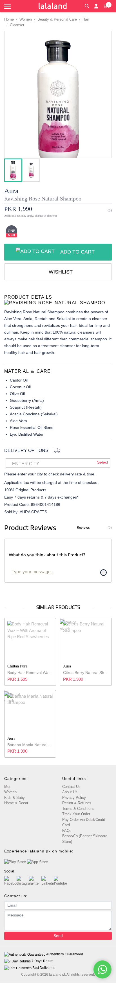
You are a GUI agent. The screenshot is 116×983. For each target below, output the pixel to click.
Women (25, 19)
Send (58, 935)
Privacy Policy (74, 797)
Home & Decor (16, 803)
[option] (13, 170)
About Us (69, 792)
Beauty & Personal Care (57, 19)
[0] (105, 5)
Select (102, 462)
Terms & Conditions (78, 808)
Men (7, 786)
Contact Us (71, 786)
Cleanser (17, 25)
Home (9, 19)
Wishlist (60, 272)
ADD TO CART (77, 252)
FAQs (67, 830)
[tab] (58, 300)
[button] (86, 5)
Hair (85, 19)
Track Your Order (76, 814)
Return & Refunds (76, 803)
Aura (11, 191)
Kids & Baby (14, 797)
